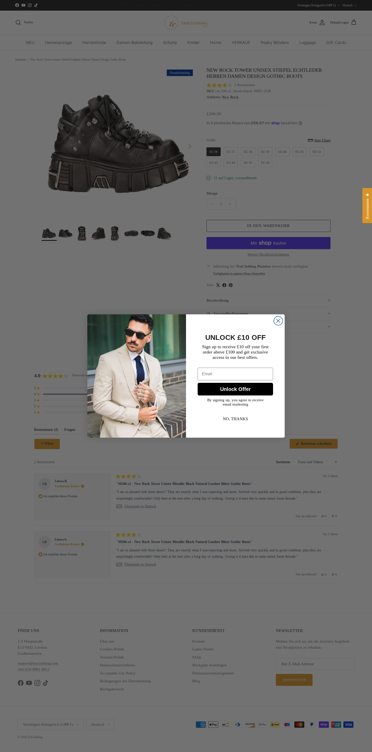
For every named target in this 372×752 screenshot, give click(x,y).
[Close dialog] (278, 320)
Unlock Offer (235, 389)
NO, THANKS (235, 419)
